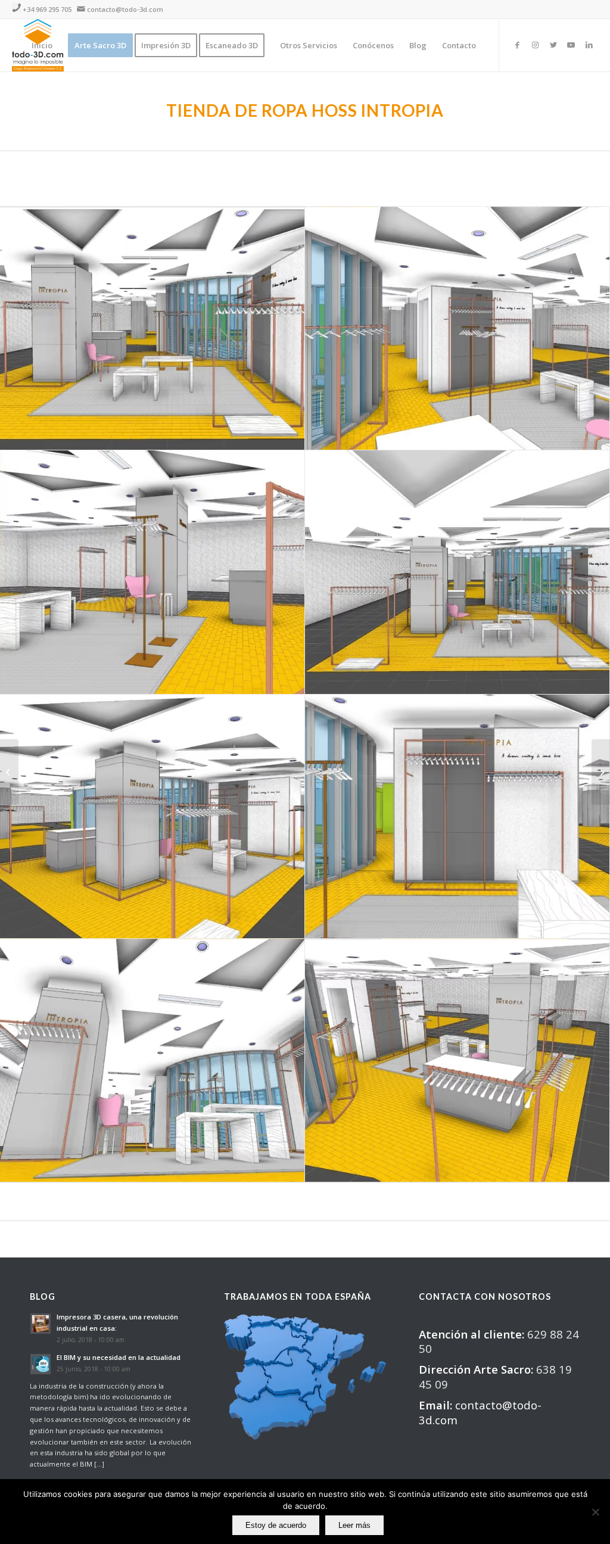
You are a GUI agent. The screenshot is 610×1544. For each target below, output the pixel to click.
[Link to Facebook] (518, 45)
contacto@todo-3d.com (125, 9)
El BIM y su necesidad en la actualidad (118, 1357)
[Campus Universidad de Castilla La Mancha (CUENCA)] (601, 772)
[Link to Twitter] (553, 45)
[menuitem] (42, 45)
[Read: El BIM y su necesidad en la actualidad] (40, 1364)
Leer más (354, 1525)
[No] (595, 1512)
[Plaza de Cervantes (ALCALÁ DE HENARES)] (9, 772)
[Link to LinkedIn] (589, 45)
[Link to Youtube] (571, 45)
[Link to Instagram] (535, 45)
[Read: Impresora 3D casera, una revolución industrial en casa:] (40, 1323)
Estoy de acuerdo (275, 1525)
